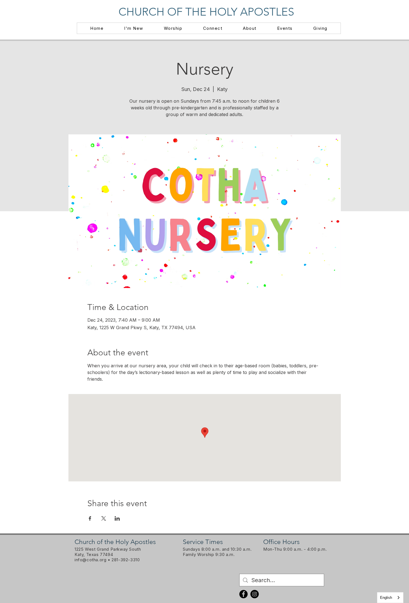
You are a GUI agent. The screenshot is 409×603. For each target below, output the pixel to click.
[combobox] (390, 597)
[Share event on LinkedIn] (117, 518)
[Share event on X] (103, 518)
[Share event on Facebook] (90, 518)
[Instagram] (254, 594)
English (386, 597)
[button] (134, 28)
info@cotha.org (90, 559)
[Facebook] (243, 594)
